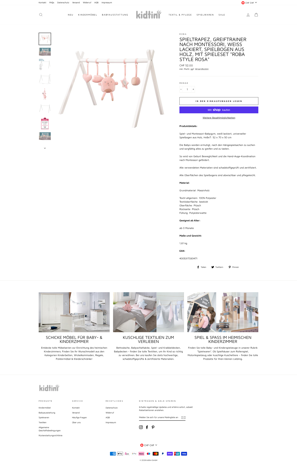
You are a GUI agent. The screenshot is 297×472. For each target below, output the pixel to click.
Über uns (76, 422)
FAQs (51, 2)
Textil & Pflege (180, 14)
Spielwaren (205, 14)
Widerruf (87, 2)
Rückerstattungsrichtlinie (50, 435)
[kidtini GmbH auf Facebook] (147, 427)
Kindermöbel (87, 14)
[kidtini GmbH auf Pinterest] (153, 427)
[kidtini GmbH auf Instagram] (141, 427)
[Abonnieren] (183, 417)
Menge (183, 83)
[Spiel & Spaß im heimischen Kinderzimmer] (222, 312)
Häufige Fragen (79, 417)
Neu (70, 14)
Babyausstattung (115, 14)
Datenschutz (63, 2)
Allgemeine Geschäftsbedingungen (50, 429)
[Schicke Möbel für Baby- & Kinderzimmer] (74, 312)
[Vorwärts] (45, 147)
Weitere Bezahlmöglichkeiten (219, 117)
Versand (76, 2)
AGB (96, 2)
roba (183, 34)
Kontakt (42, 2)
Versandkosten (202, 69)
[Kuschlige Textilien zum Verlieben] (148, 312)
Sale (222, 14)
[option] (111, 91)
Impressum (107, 2)
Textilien (42, 422)
